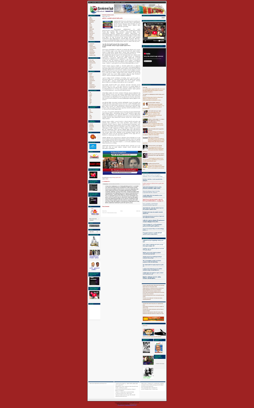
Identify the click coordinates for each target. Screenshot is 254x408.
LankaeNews (91, 50)
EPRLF (90, 95)
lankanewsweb (92, 52)
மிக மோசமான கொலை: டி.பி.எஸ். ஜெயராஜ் (155, 145)
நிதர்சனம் (91, 30)
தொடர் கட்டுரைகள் (111, 2)
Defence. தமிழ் (92, 61)
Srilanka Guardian (92, 48)
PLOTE (90, 94)
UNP (90, 92)
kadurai (106, 178)
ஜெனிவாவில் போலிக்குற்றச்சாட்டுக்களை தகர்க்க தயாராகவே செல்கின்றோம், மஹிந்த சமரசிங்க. (152, 187)
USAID (90, 116)
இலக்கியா (91, 19)
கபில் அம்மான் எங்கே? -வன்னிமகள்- (154, 102)
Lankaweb (91, 49)
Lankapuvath (91, 53)
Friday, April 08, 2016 (117, 177)
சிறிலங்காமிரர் (91, 29)
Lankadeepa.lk (92, 80)
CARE (90, 118)
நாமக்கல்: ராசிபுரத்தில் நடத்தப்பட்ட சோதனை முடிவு (149, 389)
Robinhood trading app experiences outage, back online (153, 313)
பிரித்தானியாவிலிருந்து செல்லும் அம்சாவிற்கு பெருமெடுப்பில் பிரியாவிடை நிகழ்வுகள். (151, 192)
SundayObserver (92, 86)
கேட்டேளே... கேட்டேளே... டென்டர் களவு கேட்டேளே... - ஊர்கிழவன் (153, 179)
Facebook (109, 14)
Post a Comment (105, 206)
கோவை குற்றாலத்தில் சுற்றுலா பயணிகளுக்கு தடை (149, 387)
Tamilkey (91, 128)
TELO (90, 96)
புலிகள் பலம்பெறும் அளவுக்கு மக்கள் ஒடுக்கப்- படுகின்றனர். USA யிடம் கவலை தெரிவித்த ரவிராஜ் (152, 175)
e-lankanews (91, 43)
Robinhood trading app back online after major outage (153, 312)
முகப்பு (90, 2)
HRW (90, 115)
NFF (90, 103)
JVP (90, 98)
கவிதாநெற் (91, 123)
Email (112, 14)
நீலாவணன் (91, 31)
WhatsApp (104, 14)
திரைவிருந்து (91, 125)
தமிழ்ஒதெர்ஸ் (91, 21)
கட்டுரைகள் (99, 2)
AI (89, 113)
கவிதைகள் (104, 2)
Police (90, 68)
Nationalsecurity (92, 62)
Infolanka (91, 45)
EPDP (90, 101)
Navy (90, 65)
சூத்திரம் (90, 27)
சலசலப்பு (90, 26)
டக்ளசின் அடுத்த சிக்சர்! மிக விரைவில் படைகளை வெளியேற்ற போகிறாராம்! (152, 196)
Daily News (91, 77)
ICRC (90, 111)
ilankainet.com (133, 404)
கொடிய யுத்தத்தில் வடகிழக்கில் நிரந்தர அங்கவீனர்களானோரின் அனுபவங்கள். (150, 204)
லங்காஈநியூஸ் (91, 37)
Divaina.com (91, 79)
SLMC (90, 99)
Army (90, 64)
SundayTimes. (92, 84)
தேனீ (90, 23)
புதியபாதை (91, 34)
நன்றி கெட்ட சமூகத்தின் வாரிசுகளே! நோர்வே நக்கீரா (112, 18)
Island (90, 74)
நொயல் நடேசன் (91, 33)
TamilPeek (91, 129)
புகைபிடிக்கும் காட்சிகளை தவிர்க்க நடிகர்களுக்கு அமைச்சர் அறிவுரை (152, 384)
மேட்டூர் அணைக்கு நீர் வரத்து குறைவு (147, 386)
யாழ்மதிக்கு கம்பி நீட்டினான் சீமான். (153, 163)
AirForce (91, 67)
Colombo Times (92, 46)
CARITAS (91, 112)
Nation (90, 83)
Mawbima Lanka (92, 55)
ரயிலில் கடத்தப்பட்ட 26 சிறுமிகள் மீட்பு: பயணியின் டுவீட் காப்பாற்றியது (152, 383)
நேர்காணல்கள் (117, 2)
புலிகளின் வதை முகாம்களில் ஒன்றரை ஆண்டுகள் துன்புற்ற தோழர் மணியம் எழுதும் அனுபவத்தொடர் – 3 (156, 155)
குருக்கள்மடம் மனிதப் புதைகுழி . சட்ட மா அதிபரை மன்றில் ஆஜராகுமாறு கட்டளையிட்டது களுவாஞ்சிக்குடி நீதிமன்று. (156, 121)
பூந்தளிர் (90, 36)
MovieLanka (91, 126)
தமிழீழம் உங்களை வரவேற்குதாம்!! (153, 137)
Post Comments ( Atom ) (112, 212)
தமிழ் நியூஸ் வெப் (92, 20)
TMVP (90, 102)
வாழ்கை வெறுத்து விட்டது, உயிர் (149, 224)
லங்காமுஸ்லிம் (91, 38)
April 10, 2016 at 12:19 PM (114, 183)
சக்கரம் (90, 24)
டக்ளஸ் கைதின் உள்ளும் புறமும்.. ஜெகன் (154, 110)
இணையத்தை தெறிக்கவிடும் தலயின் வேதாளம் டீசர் (98, 383)
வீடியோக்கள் (123, 2)
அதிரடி (90, 17)
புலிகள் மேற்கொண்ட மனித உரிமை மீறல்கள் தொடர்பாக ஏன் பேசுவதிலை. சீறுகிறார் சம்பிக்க (153, 208)
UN (90, 109)
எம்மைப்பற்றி (94, 2)
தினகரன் (90, 73)
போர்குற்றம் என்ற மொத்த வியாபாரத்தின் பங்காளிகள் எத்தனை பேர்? (153, 212)
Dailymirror (91, 76)
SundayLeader (92, 87)
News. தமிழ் (91, 60)
